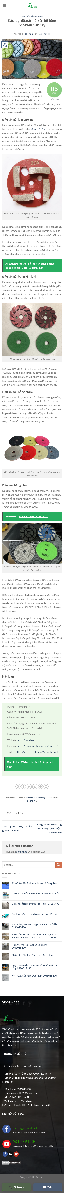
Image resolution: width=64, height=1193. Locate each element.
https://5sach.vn (26, 739)
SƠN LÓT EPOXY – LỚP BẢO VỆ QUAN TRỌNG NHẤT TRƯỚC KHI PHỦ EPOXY (35, 936)
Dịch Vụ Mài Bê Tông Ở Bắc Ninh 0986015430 (29, 946)
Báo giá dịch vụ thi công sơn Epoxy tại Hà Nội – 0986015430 (49, 828)
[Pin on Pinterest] (40, 786)
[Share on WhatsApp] (18, 786)
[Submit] (58, 865)
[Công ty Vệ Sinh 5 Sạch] (32, 5)
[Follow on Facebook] (5, 1154)
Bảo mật (45, 1104)
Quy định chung (31, 1104)
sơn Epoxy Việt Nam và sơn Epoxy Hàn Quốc (36, 893)
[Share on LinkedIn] (46, 786)
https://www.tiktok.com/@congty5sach (37, 751)
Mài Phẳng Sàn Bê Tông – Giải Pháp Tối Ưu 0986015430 (34, 926)
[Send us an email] (10, 1154)
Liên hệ (18, 1104)
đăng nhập (21, 851)
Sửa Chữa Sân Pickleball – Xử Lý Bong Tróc (35, 883)
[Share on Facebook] (23, 786)
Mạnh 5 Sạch (44, 34)
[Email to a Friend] (34, 786)
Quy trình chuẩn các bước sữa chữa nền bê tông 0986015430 (34, 967)
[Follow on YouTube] (16, 1154)
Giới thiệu (7, 1104)
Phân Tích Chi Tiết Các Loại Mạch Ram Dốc (35, 954)
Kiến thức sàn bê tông (32, 16)
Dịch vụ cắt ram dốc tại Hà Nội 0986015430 (35, 903)
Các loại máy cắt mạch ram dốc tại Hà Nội (34, 913)
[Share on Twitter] (29, 786)
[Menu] (4, 5)
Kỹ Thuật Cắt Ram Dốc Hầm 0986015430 (34, 975)
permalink (31, 801)
